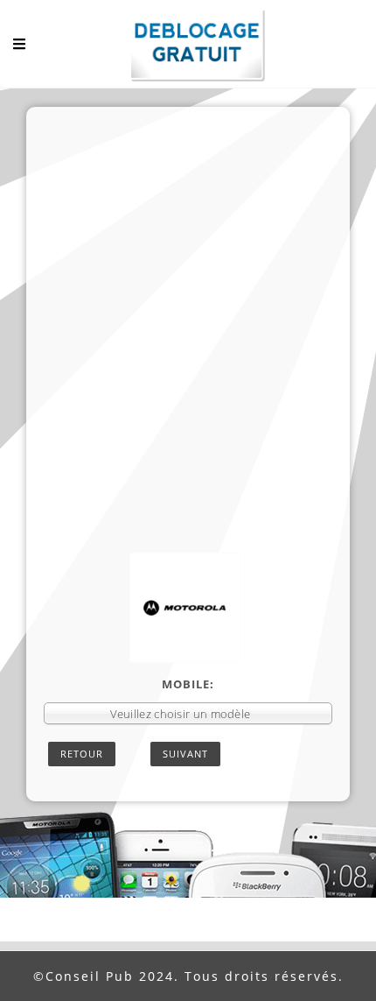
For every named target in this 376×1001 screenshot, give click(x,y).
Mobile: (188, 684)
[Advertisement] (188, 355)
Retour (81, 753)
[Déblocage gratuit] (188, 48)
